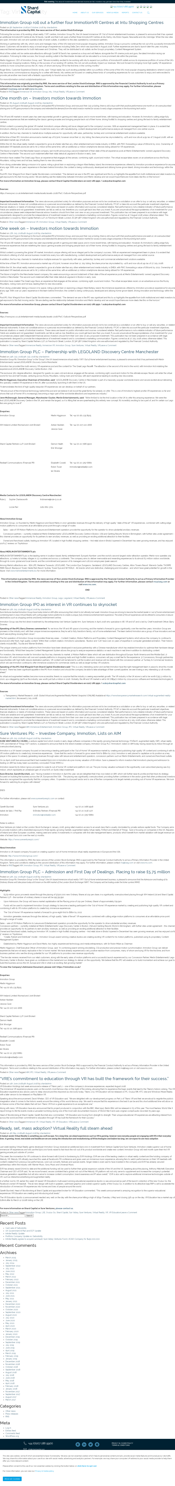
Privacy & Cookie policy (44, 1471)
